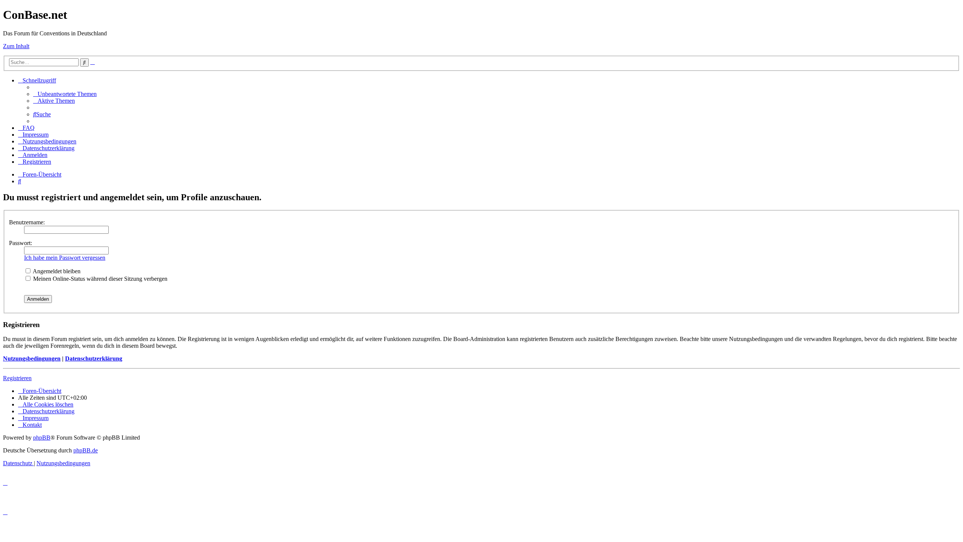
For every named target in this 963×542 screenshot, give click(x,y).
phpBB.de (85, 450)
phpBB (41, 437)
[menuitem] (65, 94)
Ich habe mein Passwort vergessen (64, 257)
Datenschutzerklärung (93, 358)
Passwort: (20, 243)
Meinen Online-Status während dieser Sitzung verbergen (99, 279)
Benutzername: (27, 222)
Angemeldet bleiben (56, 271)
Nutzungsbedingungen (32, 358)
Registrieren (17, 378)
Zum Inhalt (16, 46)
